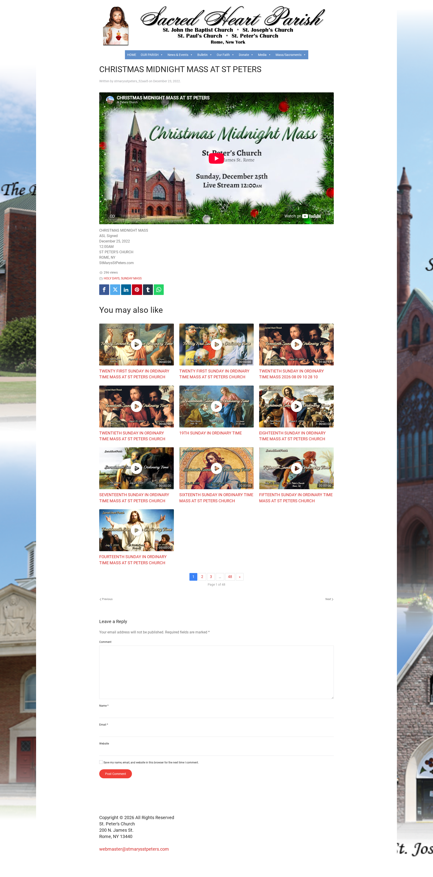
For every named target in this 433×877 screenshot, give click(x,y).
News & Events (178, 55)
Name (103, 705)
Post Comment (115, 774)
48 (230, 577)
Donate (244, 55)
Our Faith (223, 55)
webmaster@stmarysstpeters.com (134, 849)
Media (262, 55)
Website (104, 743)
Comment (105, 642)
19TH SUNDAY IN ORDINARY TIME (210, 433)
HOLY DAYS (112, 278)
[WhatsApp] (159, 289)
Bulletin (202, 55)
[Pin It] (137, 289)
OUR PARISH (150, 55)
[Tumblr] (148, 289)
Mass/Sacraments (289, 55)
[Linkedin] (126, 289)
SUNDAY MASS (131, 278)
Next (328, 599)
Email (103, 724)
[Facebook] (104, 289)
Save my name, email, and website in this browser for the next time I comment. (151, 762)
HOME (131, 55)
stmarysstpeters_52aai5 (131, 81)
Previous (107, 599)
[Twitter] (115, 289)
